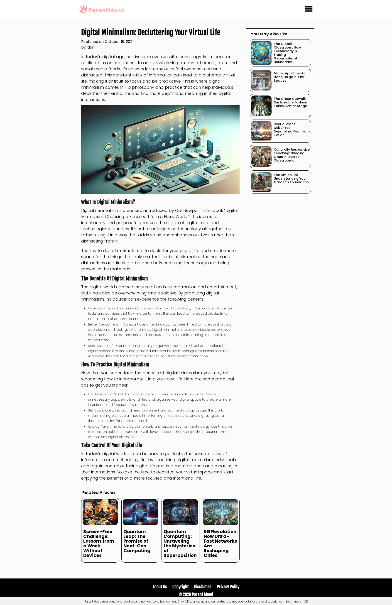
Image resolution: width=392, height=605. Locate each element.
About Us (160, 586)
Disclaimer (202, 586)
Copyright (180, 586)
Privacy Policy (228, 586)
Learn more (293, 601)
